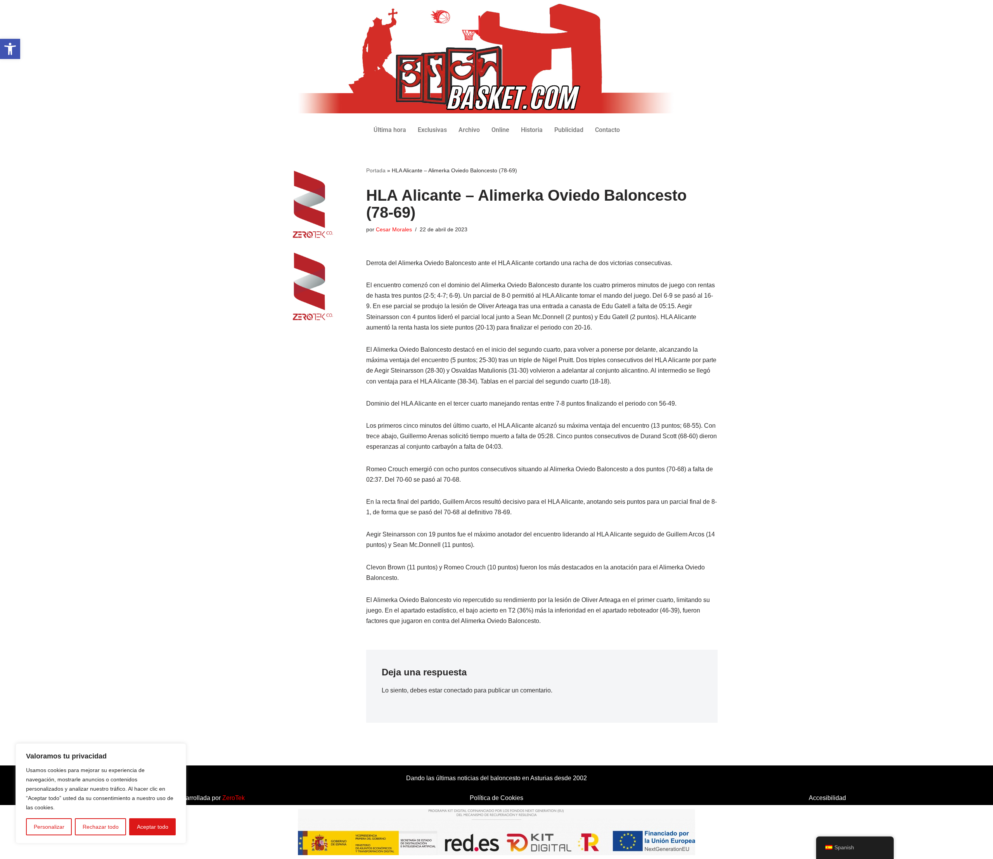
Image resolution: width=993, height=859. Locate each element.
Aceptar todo (152, 827)
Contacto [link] (607, 130)
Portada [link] (376, 170)
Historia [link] (532, 130)
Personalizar (49, 827)
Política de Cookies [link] (496, 798)
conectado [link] (458, 690)
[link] (10, 49)
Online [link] (500, 130)
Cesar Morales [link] (394, 229)
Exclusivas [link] (432, 130)
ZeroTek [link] (233, 798)
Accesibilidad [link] (827, 798)
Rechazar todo (101, 827)
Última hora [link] (390, 130)
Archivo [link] (469, 130)
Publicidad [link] (568, 130)
